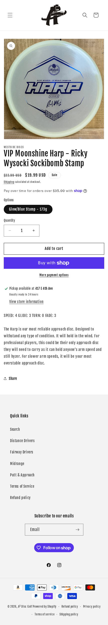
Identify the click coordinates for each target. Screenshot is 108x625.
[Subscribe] (77, 530)
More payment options (54, 275)
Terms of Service (22, 486)
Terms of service (45, 614)
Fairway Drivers (21, 452)
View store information (26, 302)
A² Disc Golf (25, 606)
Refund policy (20, 498)
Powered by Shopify (45, 606)
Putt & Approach (22, 475)
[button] (10, 15)
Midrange (17, 464)
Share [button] (13, 378)
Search (15, 429)
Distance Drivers (22, 441)
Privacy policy (92, 606)
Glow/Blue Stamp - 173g (28, 209)
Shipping (9, 181)
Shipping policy (69, 614)
